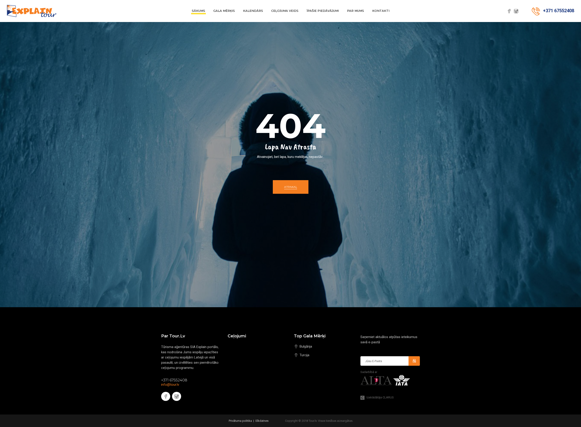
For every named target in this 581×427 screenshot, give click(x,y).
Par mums (355, 10)
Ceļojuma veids (284, 10)
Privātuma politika (240, 420)
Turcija (304, 355)
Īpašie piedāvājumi (323, 10)
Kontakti (380, 10)
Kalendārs (253, 10)
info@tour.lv (170, 385)
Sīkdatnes (261, 420)
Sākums (198, 10)
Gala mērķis (224, 10)
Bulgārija (306, 346)
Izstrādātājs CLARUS (379, 397)
